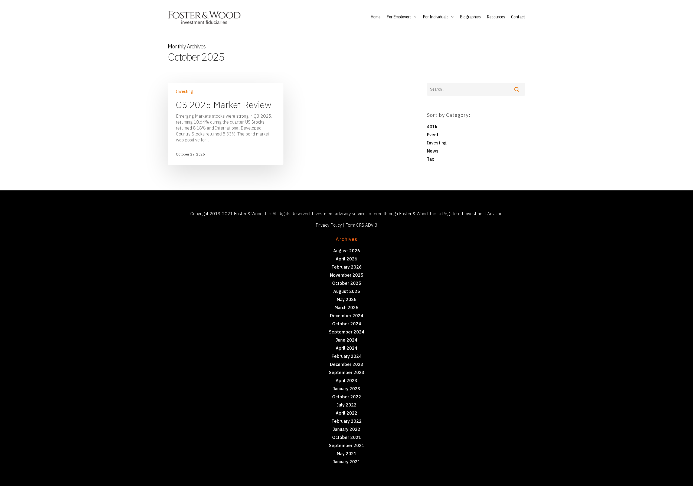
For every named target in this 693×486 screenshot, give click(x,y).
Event (433, 134)
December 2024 (346, 315)
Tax (430, 159)
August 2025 (346, 291)
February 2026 (347, 267)
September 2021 (346, 445)
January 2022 (346, 429)
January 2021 (346, 461)
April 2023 (346, 380)
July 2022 (346, 405)
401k (432, 126)
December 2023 (346, 364)
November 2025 (346, 275)
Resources (496, 16)
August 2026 (346, 250)
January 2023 (346, 388)
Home (376, 16)
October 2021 (346, 437)
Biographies (470, 16)
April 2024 (346, 348)
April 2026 (346, 259)
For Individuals (436, 16)
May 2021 (347, 453)
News (433, 151)
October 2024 (346, 323)
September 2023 (346, 372)
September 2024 (346, 332)
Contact (518, 16)
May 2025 (347, 299)
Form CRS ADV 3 (361, 225)
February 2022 (347, 421)
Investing (184, 91)
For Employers (399, 16)
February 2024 (347, 356)
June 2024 (346, 340)
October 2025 (346, 283)
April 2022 (346, 413)
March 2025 (346, 307)
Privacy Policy (329, 225)
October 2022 (346, 396)
